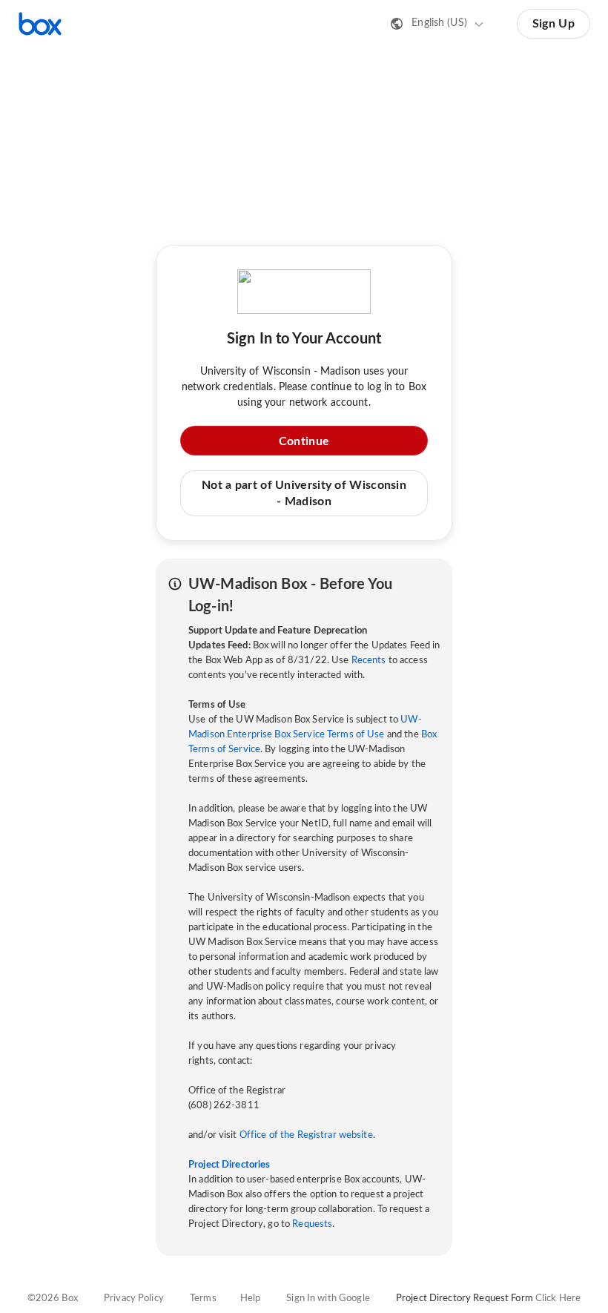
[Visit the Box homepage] (40, 24)
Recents (368, 660)
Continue (304, 441)
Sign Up (553, 24)
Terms (203, 1298)
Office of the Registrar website (306, 1135)
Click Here (558, 1298)
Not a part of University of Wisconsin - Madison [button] (304, 493)
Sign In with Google (327, 1298)
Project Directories (229, 1165)
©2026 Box (52, 1298)
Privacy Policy (134, 1298)
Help (250, 1298)
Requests (312, 1224)
